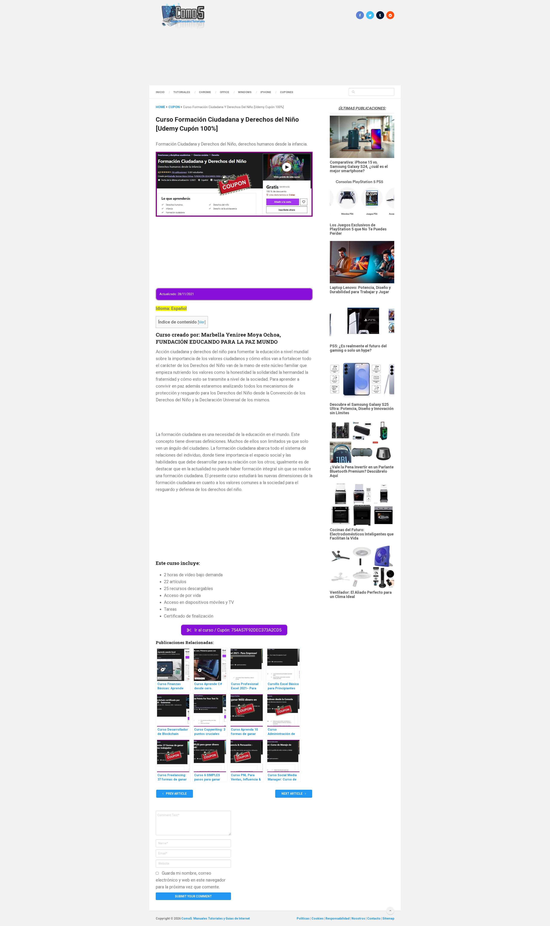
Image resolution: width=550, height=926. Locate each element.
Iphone (265, 92)
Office (224, 92)
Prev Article (176, 793)
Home (160, 107)
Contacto (374, 918)
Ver (202, 322)
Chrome (205, 92)
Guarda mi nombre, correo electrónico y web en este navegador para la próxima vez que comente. (191, 880)
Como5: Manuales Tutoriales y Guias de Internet (215, 918)
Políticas (303, 918)
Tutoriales (181, 92)
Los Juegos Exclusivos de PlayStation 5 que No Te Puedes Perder (358, 229)
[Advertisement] (275, 57)
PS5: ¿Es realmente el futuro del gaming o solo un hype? (358, 348)
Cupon (174, 107)
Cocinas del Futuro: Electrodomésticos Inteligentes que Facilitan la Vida (362, 534)
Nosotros (358, 918)
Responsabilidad (337, 918)
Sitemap (388, 918)
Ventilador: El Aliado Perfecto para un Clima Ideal (361, 594)
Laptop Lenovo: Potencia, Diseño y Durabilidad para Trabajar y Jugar (360, 289)
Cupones (286, 92)
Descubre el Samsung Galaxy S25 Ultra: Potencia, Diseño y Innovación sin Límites (362, 408)
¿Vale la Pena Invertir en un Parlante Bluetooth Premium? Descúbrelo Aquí (362, 471)
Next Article (292, 793)
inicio (160, 92)
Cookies (318, 918)
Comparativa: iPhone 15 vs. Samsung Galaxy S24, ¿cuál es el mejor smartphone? (359, 166)
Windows (244, 92)
